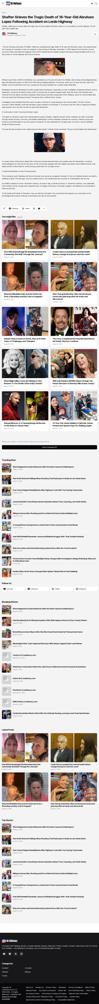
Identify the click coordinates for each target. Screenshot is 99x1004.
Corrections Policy (32, 994)
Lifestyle (5, 972)
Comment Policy (61, 997)
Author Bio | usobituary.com (24, 678)
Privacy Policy (51, 987)
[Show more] (44, 208)
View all (20, 217)
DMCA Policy (90, 987)
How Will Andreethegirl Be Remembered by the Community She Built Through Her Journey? (25, 253)
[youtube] (4, 954)
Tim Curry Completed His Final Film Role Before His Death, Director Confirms (74, 340)
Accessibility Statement (66, 1000)
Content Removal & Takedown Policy (39, 997)
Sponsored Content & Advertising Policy (40, 1000)
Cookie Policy (75, 997)
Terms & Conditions (75, 987)
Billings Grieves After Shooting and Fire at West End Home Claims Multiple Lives (45, 513)
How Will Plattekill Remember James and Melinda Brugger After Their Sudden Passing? (48, 537)
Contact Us (39, 987)
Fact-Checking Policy (76, 990)
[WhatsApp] (34, 208)
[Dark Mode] (92, 3)
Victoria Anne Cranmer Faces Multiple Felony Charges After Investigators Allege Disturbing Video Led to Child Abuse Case (54, 560)
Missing (27, 972)
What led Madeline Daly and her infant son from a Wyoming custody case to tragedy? (23, 295)
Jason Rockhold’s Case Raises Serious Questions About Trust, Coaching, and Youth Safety (49, 502)
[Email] (39, 208)
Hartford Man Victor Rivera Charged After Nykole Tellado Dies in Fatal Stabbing (45, 571)
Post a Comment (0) (49, 447)
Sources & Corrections (47, 990)
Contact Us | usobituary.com (24, 655)
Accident (5, 968)
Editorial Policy (31, 990)
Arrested (28, 968)
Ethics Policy (91, 990)
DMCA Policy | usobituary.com (25, 702)
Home (4, 12)
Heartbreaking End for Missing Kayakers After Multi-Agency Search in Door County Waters (50, 620)
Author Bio (62, 990)
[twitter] (16, 954)
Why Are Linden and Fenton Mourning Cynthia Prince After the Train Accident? (45, 548)
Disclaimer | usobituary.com (24, 690)
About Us (29, 987)
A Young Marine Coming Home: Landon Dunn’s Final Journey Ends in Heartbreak (45, 525)
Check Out (6, 997)
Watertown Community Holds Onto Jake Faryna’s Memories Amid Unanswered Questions (49, 667)
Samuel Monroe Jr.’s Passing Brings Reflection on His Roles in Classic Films (24, 424)
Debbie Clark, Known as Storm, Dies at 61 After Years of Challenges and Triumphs (25, 340)
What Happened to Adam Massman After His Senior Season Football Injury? (43, 467)
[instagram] (21, 954)
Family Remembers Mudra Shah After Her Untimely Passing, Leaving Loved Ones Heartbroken (51, 713)
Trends (4, 976)
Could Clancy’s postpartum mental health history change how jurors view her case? (71, 253)
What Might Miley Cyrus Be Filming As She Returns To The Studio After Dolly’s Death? (23, 382)
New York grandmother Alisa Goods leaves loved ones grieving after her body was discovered (72, 296)
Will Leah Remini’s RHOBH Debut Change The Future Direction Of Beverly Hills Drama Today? (73, 382)
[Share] (95, 34)
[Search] (96, 3)
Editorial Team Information (78, 994)
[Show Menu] (3, 3)
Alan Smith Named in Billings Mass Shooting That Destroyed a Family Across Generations (49, 478)
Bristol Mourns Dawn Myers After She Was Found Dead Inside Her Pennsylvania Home (47, 632)
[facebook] (10, 954)
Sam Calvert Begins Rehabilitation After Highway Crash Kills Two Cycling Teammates (47, 490)
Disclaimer (62, 987)
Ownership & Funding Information (54, 994)
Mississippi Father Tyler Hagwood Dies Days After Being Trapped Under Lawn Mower (47, 644)
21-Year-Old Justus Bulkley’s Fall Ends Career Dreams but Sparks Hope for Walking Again (73, 424)
